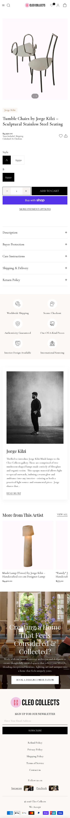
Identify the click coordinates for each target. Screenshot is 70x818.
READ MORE (14, 493)
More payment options (35, 209)
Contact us (35, 770)
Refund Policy (35, 742)
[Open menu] (3, 5)
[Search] (8, 5)
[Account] (58, 5)
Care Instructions (14, 256)
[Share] (65, 136)
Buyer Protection (13, 244)
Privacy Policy (35, 749)
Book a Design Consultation (35, 680)
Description (10, 233)
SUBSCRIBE (35, 730)
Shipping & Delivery (15, 268)
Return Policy (11, 280)
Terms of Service (35, 763)
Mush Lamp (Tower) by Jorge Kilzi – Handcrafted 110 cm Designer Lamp (23, 574)
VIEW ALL (62, 515)
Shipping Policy (35, 756)
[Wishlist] (51, 5)
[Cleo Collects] (35, 5)
